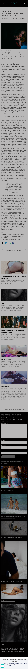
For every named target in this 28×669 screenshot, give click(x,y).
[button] (26, 658)
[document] (14, 334)
